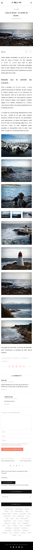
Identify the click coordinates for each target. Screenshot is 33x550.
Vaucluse (16, 532)
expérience (21, 516)
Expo (14, 516)
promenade (25, 358)
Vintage (23, 532)
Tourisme (4, 532)
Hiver (6, 518)
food (27, 516)
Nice (19, 523)
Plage (21, 525)
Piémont (15, 525)
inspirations (7, 520)
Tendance (25, 530)
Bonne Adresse (19, 511)
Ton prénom (4, 477)
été (20, 535)
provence (4, 361)
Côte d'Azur (22, 513)
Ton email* (3, 473)
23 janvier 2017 (16, 18)
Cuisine (15, 513)
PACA (4, 525)
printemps (27, 525)
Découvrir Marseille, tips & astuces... (8, 460)
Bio (12, 511)
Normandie (25, 523)
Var (10, 532)
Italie (14, 520)
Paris (9, 525)
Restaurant (8, 530)
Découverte (16, 358)
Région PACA (17, 530)
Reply (5, 389)
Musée (14, 523)
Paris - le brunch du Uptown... (26, 460)
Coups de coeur (6, 358)
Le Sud (16, 9)
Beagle (7, 511)
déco (29, 513)
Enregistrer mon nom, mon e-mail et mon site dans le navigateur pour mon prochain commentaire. (14, 444)
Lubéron (26, 520)
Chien (26, 511)
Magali (3, 52)
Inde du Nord (24, 518)
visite (29, 532)
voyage (14, 535)
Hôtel (12, 518)
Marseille (7, 523)
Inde (17, 518)
